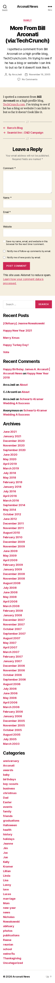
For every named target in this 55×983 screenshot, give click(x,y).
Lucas (7, 894)
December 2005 (14, 720)
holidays (8, 839)
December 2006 (14, 665)
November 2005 (14, 725)
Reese (7, 940)
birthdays (9, 779)
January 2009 (12, 569)
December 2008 (14, 574)
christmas (9, 793)
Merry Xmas (11, 337)
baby (6, 774)
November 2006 (14, 670)
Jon (5, 857)
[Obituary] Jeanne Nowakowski (23, 323)
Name (7, 197)
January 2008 (12, 615)
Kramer (8, 866)
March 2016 (11, 500)
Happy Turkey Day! (15, 345)
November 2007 (14, 624)
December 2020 (14, 440)
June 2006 (10, 693)
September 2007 (14, 633)
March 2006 (11, 707)
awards (8, 770)
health (7, 829)
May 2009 (10, 555)
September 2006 (14, 679)
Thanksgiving (12, 958)
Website (7, 226)
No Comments (29, 79)
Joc (5, 852)
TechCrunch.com (14, 104)
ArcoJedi (17, 74)
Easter (7, 802)
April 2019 (10, 463)
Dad (5, 797)
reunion (8, 944)
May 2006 (10, 697)
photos (7, 930)
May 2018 (9, 477)
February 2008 (13, 610)
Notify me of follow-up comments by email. (29, 251)
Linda (6, 875)
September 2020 (14, 450)
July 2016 (9, 491)
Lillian (7, 871)
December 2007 (14, 619)
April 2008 (10, 601)
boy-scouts (10, 783)
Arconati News (27, 6)
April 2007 (10, 647)
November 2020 (14, 445)
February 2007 (13, 656)
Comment (9, 168)
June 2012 (10, 518)
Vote (6, 352)
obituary (8, 926)
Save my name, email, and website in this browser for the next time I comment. (27, 243)
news (6, 912)
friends (8, 816)
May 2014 (9, 509)
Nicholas (9, 917)
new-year (9, 907)
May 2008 (10, 597)
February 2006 (13, 711)
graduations (11, 820)
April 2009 (10, 560)
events (7, 806)
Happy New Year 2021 (17, 330)
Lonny (7, 884)
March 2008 (11, 606)
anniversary (11, 761)
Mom (6, 903)
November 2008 (14, 578)
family (27, 20)
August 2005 (11, 734)
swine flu (9, 953)
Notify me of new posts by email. (23, 257)
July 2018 (9, 473)
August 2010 (11, 532)
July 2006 (10, 688)
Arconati (9, 765)
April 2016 (10, 496)
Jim (5, 848)
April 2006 (10, 702)
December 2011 (13, 523)
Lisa (5, 880)
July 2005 (10, 739)
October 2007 (12, 629)
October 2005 (12, 730)
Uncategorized (13, 962)
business (9, 788)
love (6, 889)
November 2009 (14, 546)
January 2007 (12, 661)
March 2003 (11, 743)
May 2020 (9, 459)
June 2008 (10, 592)
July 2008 (10, 587)
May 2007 (9, 642)
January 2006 (12, 716)
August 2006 (11, 684)
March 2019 (11, 468)
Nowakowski (11, 921)
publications (11, 935)
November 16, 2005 (39, 74)
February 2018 (12, 482)
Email (7, 212)
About (24, 384)
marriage (9, 898)
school (7, 949)
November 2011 (13, 528)
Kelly (6, 862)
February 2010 (12, 537)
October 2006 (12, 675)
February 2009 (13, 564)
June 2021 (10, 431)
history (7, 834)
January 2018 (12, 486)
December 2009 (14, 541)
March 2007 (11, 652)
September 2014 (14, 505)
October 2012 (12, 514)
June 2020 (10, 454)
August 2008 (11, 583)
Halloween (10, 825)
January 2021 (12, 436)
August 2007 (11, 638)
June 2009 (10, 551)
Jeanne (8, 843)
